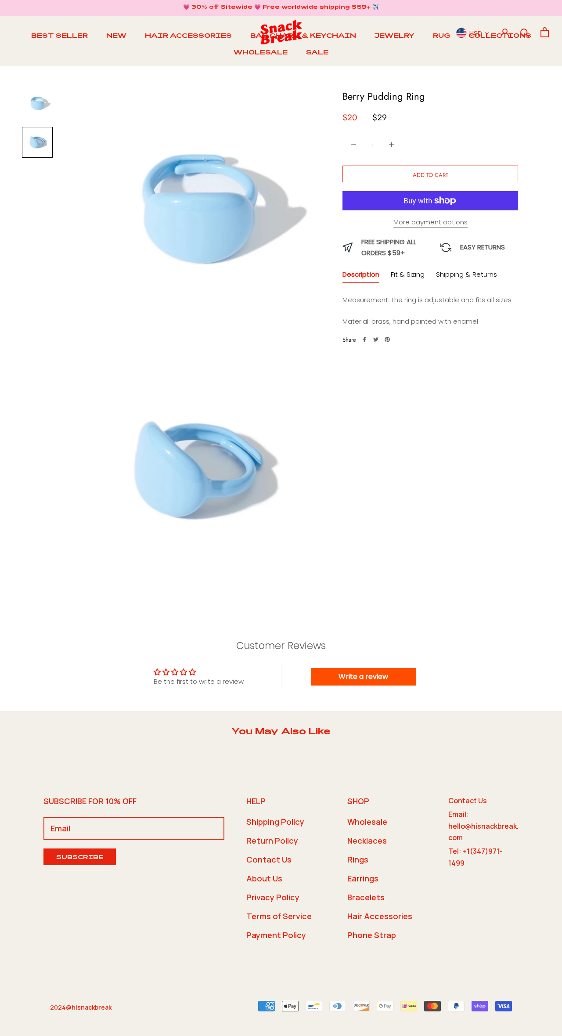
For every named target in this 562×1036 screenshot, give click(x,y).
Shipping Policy (275, 821)
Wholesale (367, 821)
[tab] (360, 276)
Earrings (362, 878)
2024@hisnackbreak (81, 1007)
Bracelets (366, 897)
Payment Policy (276, 935)
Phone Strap (371, 935)
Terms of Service (279, 916)
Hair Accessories (379, 916)
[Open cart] (544, 32)
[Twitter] (375, 339)
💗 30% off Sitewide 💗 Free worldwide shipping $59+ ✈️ (281, 7)
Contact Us (269, 859)
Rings (357, 859)
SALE (317, 53)
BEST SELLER (59, 36)
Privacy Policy (272, 897)
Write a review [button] (363, 676)
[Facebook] (364, 339)
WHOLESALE (261, 53)
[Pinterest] (387, 339)
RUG (441, 36)
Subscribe (79, 858)
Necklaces (367, 840)
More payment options (430, 222)
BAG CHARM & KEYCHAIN (303, 36)
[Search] (525, 32)
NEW (116, 36)
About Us (264, 878)
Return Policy (272, 840)
